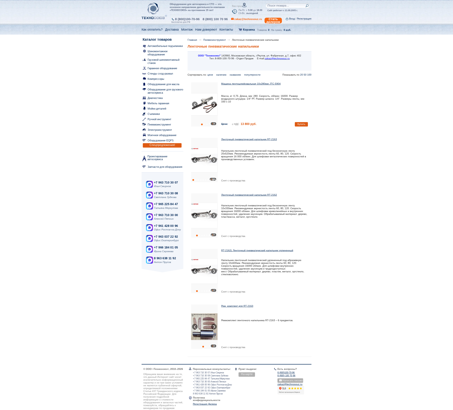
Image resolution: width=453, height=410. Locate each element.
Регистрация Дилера (205, 404)
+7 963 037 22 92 (166, 236)
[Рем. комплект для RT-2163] (204, 327)
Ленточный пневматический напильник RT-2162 (249, 194)
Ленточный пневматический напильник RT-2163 (249, 139)
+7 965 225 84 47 (166, 204)
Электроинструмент (160, 129)
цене (210, 74)
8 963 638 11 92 (165, 258)
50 (305, 74)
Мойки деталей (157, 108)
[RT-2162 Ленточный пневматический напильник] (204, 215)
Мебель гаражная (158, 103)
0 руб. (287, 30)
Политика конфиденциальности (206, 399)
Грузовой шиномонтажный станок (163, 61)
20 (301, 74)
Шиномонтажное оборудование (158, 53)
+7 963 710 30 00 (166, 215)
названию (236, 74)
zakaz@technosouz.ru (289, 384)
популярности (252, 74)
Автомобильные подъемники (165, 45)
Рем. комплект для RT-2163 (237, 306)
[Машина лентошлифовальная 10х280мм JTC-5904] (204, 104)
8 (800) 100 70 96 (215, 19)
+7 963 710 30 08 (166, 193)
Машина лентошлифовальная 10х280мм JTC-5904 (251, 83)
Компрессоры (156, 78)
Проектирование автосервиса (157, 158)
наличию (221, 74)
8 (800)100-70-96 (187, 19)
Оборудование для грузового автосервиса (165, 91)
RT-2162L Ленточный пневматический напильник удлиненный (257, 250)
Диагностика (155, 97)
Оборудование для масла (163, 84)
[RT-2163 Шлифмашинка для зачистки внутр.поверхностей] (204, 160)
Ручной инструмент (159, 119)
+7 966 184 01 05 (166, 247)
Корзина (249, 29)
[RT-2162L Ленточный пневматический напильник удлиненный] (204, 271)
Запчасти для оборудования (165, 166)
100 (309, 74)
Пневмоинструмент (159, 124)
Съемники (154, 113)
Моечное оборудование (162, 135)
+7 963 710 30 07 (166, 182)
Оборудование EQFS (161, 140)
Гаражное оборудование (162, 68)
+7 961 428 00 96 (166, 226)
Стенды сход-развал (160, 73)
